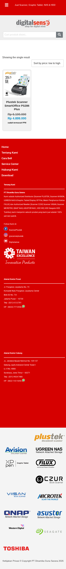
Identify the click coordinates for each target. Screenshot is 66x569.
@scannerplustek (16, 236)
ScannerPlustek (15, 230)
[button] (7, 5)
